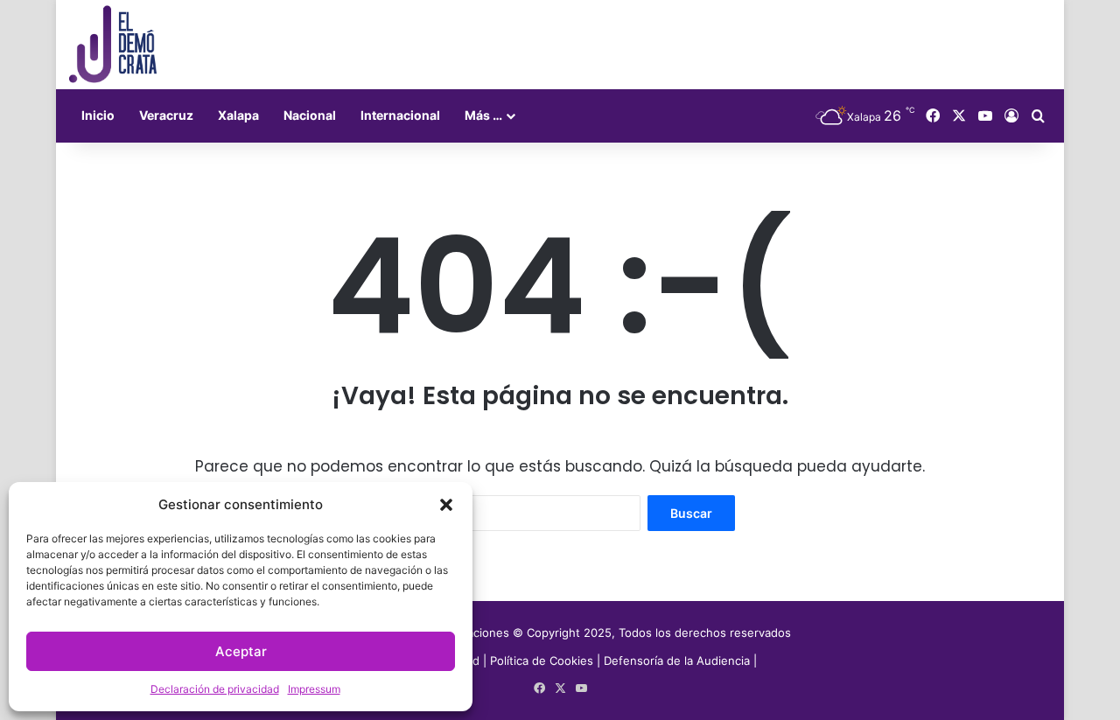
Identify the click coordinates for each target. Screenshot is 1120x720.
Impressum (314, 689)
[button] (446, 505)
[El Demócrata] (113, 44)
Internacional (400, 115)
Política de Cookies (541, 661)
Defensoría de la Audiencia (677, 661)
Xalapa (238, 115)
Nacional (310, 115)
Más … (483, 115)
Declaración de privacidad (214, 689)
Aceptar (241, 651)
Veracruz (166, 115)
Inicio (98, 115)
